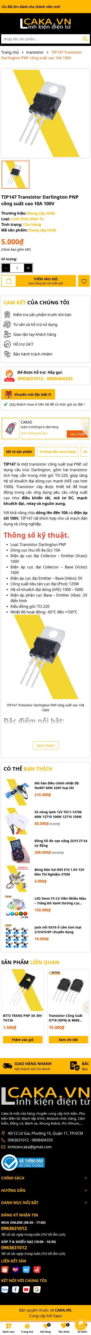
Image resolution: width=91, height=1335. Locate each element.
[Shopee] (5, 1269)
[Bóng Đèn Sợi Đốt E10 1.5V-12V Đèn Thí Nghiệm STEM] (17, 878)
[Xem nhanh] (38, 991)
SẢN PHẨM (30, 962)
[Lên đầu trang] (81, 1311)
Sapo (57, 1315)
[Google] (37, 1289)
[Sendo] (37, 1269)
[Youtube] (26, 1289)
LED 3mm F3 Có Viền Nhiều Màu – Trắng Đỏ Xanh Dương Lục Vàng (60, 900)
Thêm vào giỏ (23, 1039)
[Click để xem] (45, 113)
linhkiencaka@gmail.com (30, 1146)
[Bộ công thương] (23, 1162)
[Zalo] (5, 1289)
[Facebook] (15, 1289)
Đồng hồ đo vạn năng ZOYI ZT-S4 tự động (61, 843)
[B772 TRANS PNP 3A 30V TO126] (23, 990)
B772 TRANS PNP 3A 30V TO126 (22, 1017)
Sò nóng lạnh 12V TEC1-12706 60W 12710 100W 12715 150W (58, 814)
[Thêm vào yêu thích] (84, 281)
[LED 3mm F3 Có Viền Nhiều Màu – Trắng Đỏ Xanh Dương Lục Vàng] (17, 907)
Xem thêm (46, 745)
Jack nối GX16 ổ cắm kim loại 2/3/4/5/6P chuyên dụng (58, 929)
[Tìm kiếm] (85, 38)
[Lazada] (15, 1269)
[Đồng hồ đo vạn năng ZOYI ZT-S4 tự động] (17, 850)
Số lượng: (9, 259)
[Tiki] (26, 1269)
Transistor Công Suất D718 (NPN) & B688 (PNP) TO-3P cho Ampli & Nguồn (67, 1017)
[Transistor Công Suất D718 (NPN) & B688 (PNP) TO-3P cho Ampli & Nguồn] (68, 990)
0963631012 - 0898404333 (45, 378)
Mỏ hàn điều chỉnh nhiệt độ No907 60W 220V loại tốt (57, 785)
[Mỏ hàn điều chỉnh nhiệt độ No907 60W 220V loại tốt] (17, 792)
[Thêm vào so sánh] (38, 982)
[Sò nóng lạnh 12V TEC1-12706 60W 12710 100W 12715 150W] (17, 821)
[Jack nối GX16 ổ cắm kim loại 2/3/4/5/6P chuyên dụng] (17, 936)
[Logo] (45, 23)
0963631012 (14, 1228)
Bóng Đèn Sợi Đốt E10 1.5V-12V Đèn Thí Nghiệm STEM (59, 871)
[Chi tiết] (84, 422)
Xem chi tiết (68, 1039)
